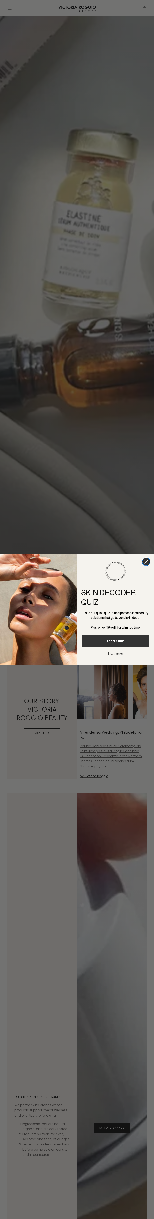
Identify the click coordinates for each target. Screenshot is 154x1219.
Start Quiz (115, 641)
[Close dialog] (146, 562)
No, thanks (115, 653)
